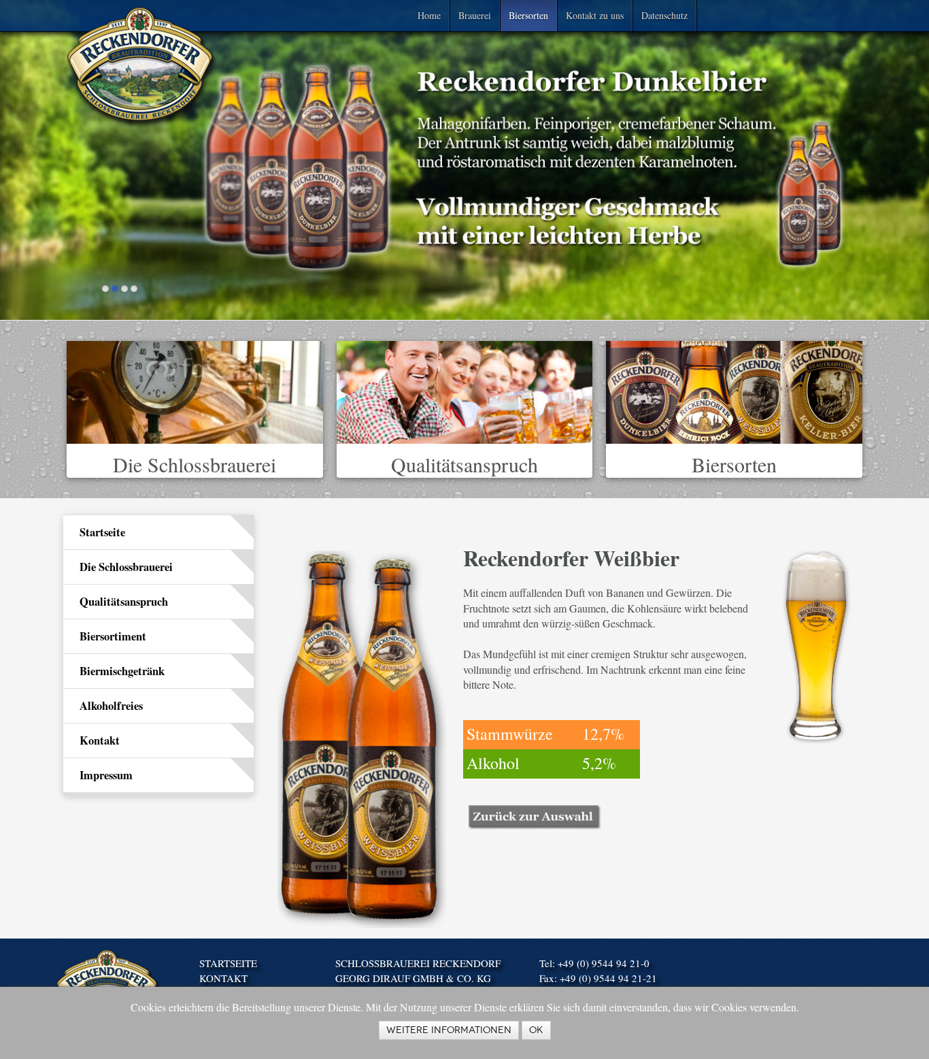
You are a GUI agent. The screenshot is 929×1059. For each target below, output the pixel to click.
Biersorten (528, 15)
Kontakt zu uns (595, 15)
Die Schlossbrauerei (194, 464)
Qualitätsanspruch (464, 464)
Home (429, 15)
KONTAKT (223, 978)
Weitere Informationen (448, 1030)
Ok (536, 1030)
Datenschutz (664, 15)
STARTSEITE (228, 963)
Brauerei (474, 15)
